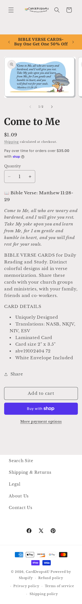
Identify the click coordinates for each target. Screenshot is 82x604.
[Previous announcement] (9, 42)
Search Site (21, 460)
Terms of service (59, 586)
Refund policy (50, 578)
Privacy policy (26, 586)
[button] (11, 10)
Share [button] (16, 374)
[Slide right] (52, 107)
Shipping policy (44, 594)
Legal (15, 484)
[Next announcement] (73, 42)
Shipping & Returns (30, 472)
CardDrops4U (38, 572)
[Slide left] (30, 107)
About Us (19, 496)
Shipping (11, 141)
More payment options (41, 421)
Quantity (12, 166)
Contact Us (20, 507)
